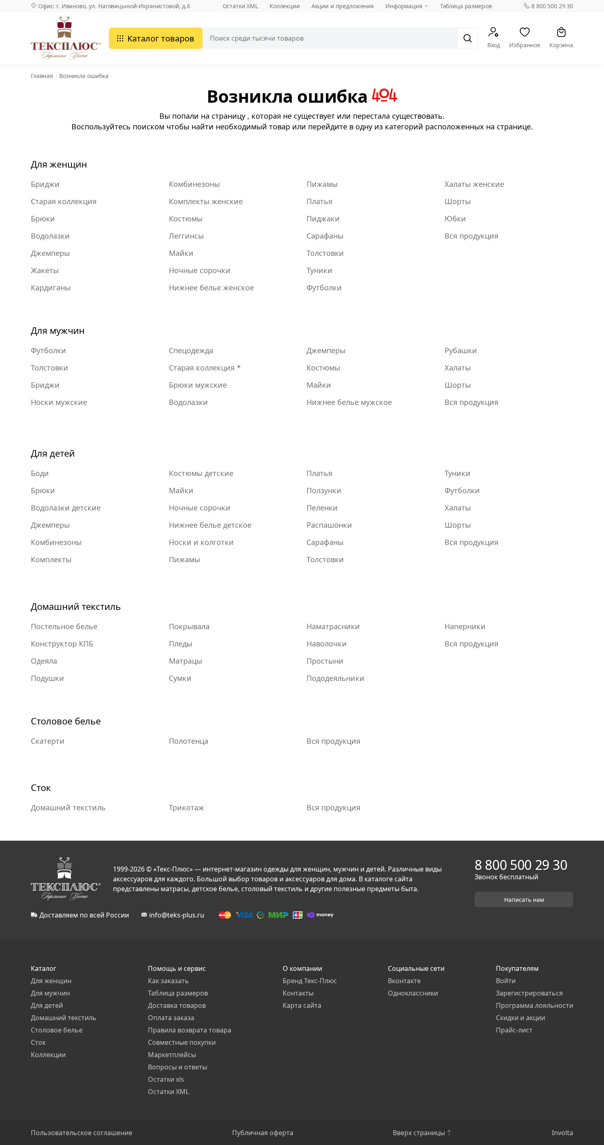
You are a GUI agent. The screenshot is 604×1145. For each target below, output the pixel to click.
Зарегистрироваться (529, 993)
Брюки (43, 218)
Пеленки (322, 508)
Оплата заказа (171, 1017)
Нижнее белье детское (210, 525)
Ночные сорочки (200, 270)
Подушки (47, 678)
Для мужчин (58, 330)
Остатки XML (240, 6)
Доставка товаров (177, 1005)
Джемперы (50, 253)
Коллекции (285, 6)
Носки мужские (59, 402)
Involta (562, 1133)
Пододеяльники (335, 678)
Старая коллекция (64, 201)
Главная (42, 76)
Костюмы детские (201, 473)
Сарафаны (325, 236)
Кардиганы (51, 287)
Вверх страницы (419, 1133)
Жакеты (45, 270)
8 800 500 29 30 (552, 6)
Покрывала (189, 626)
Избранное (524, 45)
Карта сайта (302, 1005)
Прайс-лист (514, 1030)
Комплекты (51, 559)
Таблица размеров (466, 6)
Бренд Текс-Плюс (310, 980)
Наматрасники (333, 626)
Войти (506, 980)
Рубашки (461, 350)
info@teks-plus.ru (176, 915)
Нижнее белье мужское (349, 402)
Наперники (465, 626)
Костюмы (186, 218)
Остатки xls (166, 1079)
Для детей (53, 453)
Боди (40, 473)
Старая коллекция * (205, 367)
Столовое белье (66, 721)
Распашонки (329, 525)
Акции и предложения (342, 6)
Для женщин (59, 164)
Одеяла (44, 661)
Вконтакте (404, 980)
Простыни (325, 661)
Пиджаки (323, 218)
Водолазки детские (66, 508)
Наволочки (327, 643)
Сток (41, 787)
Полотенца (188, 741)
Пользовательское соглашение (81, 1133)
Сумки (180, 678)
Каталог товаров (160, 38)
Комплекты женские (206, 201)
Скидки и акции (520, 1017)
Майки (181, 253)
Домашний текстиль (76, 606)
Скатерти (48, 741)
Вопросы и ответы (177, 1066)
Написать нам (524, 900)
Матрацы (185, 661)
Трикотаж (186, 807)
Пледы (180, 643)
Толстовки (325, 253)
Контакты (298, 993)
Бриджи (45, 184)
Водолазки (50, 236)
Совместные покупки (182, 1042)
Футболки (324, 287)
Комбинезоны (194, 184)
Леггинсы (186, 236)
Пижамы (322, 184)
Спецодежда (191, 350)
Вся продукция (471, 236)
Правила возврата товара (189, 1030)
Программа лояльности (534, 1005)
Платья (319, 201)
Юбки (455, 218)
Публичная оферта (262, 1133)
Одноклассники (413, 993)
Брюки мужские (198, 385)
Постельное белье (64, 626)
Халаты (458, 367)
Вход (493, 45)
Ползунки (324, 490)
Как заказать (168, 980)
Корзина (561, 45)
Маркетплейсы (172, 1054)
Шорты (458, 201)
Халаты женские (474, 184)
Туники (319, 270)
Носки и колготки (201, 542)
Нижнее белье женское (211, 287)
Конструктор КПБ (62, 643)
